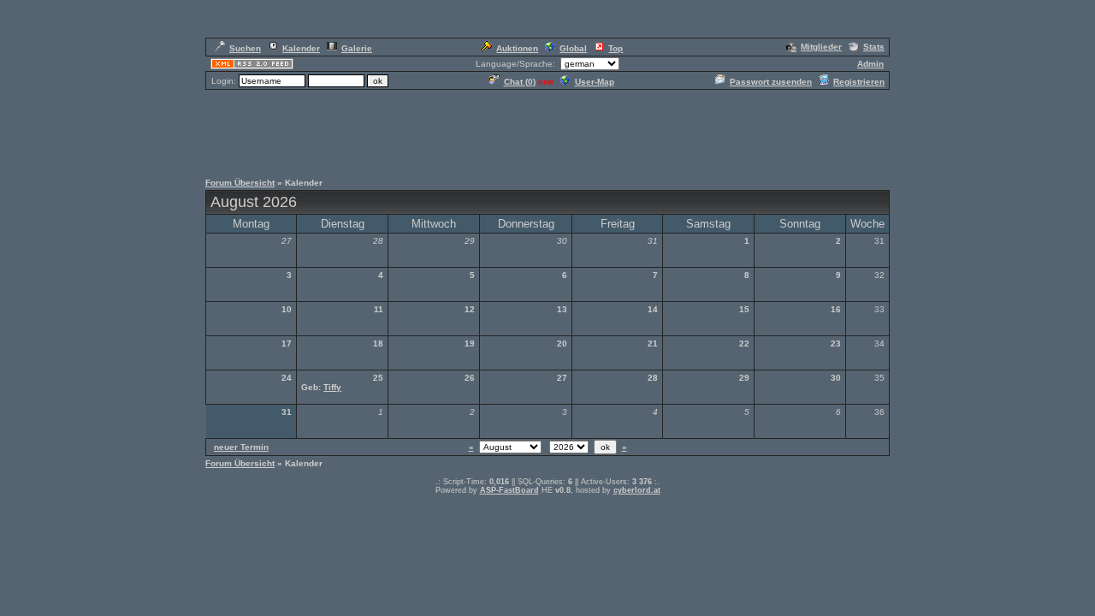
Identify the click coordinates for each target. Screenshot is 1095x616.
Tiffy (332, 387)
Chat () (520, 81)
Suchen (245, 48)
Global (573, 48)
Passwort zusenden (771, 81)
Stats (874, 46)
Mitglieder (821, 46)
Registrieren (859, 81)
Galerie (356, 48)
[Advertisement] (547, 130)
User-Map (594, 81)
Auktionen (517, 48)
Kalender (301, 48)
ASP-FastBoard (509, 490)
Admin (870, 63)
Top (615, 48)
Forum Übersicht (240, 182)
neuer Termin (241, 447)
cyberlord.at (636, 490)
